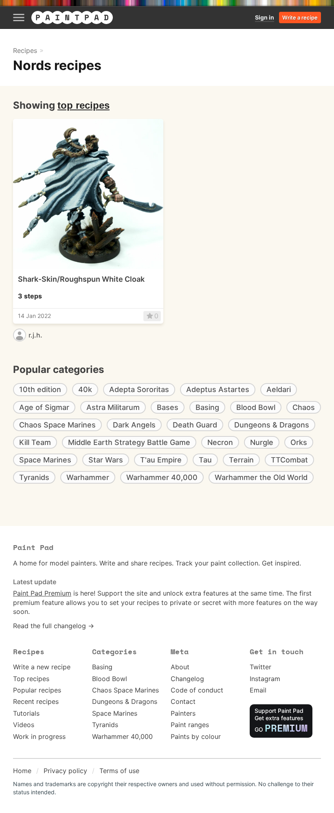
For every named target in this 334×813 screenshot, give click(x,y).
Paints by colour (196, 736)
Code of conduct (197, 690)
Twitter (260, 667)
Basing (102, 667)
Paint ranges (190, 725)
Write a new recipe (41, 667)
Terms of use (119, 771)
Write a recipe (300, 17)
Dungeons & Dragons (124, 701)
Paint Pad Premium (42, 593)
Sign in (264, 17)
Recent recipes (36, 701)
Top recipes (31, 679)
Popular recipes (37, 690)
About (180, 667)
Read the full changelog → (53, 626)
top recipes (83, 105)
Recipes (25, 50)
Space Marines (114, 713)
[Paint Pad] (72, 17)
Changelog (187, 679)
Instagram (265, 679)
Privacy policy (65, 771)
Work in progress (39, 736)
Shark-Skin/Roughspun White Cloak (81, 279)
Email (258, 690)
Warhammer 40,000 (122, 736)
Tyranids (105, 725)
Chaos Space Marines (125, 690)
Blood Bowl (109, 679)
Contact (183, 701)
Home (22, 771)
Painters (183, 713)
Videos (23, 725)
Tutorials (26, 713)
